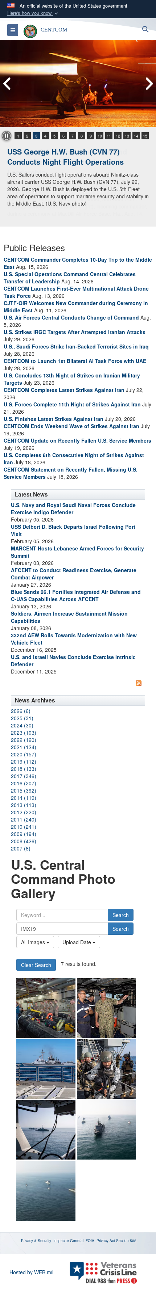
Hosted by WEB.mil (31, 1272)
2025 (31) (22, 718)
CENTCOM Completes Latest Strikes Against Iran (64, 389)
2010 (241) (23, 826)
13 (127, 136)
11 (109, 136)
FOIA (90, 1240)
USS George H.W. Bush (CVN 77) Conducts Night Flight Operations (65, 156)
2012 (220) (23, 812)
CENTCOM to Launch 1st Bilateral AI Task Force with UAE (75, 360)
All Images (33, 942)
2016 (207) (23, 783)
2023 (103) (23, 732)
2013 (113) (23, 804)
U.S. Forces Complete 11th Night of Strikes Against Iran (72, 404)
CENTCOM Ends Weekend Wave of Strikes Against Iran (71, 426)
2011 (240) (23, 819)
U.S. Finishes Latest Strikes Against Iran (53, 418)
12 (118, 136)
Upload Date (77, 942)
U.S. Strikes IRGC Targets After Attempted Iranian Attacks (74, 331)
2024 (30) (22, 725)
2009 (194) (23, 833)
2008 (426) (23, 841)
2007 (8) (20, 848)
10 (100, 136)
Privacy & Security (36, 1240)
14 (136, 136)
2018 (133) (23, 768)
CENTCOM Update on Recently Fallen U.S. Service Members (77, 440)
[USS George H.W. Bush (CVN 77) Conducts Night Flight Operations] (78, 83)
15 (145, 136)
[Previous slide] (7, 83)
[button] (33, 13)
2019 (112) (23, 761)
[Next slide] (148, 83)
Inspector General (68, 1240)
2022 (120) (23, 739)
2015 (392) (23, 790)
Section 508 (126, 1240)
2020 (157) (23, 754)
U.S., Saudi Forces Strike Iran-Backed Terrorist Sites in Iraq (76, 346)
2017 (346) (23, 776)
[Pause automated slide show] (6, 136)
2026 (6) (20, 710)
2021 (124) (23, 747)
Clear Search (36, 964)
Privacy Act (106, 1240)
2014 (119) (23, 797)
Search (120, 915)
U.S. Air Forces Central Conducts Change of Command (71, 317)
